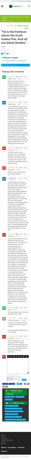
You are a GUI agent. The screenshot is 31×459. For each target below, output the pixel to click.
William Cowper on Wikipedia (13, 416)
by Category (12, 447)
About (3, 435)
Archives (4, 451)
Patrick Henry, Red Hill (13, 320)
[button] (8, 356)
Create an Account (20, 1)
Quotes (3, 447)
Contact (4, 441)
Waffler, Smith (11, 104)
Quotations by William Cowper (13, 408)
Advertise (4, 438)
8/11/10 (15, 309)
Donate (28, 1)
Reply (26, 76)
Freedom (6, 65)
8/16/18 (23, 320)
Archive (3, 436)
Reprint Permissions (7, 440)
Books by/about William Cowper (13, 411)
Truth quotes (8, 399)
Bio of (11, 405)
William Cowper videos (11, 414)
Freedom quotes (9, 396)
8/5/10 (19, 78)
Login (14, 1)
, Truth (15, 65)
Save (24, 379)
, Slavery (11, 65)
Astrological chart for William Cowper (15, 419)
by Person (21, 447)
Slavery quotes (20, 396)
